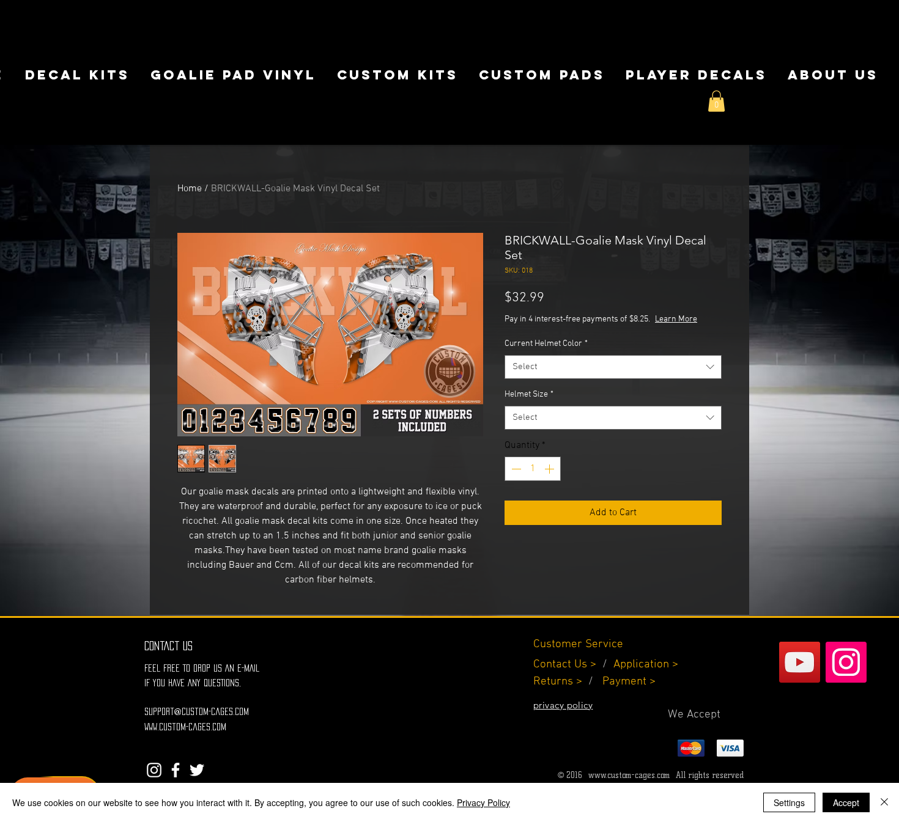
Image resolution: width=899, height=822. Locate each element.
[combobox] (613, 367)
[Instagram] (846, 662)
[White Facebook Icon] (175, 770)
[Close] (884, 802)
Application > (645, 665)
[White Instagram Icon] (154, 770)
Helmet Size (529, 394)
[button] (716, 101)
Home (189, 189)
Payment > (629, 682)
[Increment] (550, 468)
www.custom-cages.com (629, 775)
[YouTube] (799, 662)
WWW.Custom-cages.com (185, 726)
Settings (789, 802)
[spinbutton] (532, 468)
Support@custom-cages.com (196, 711)
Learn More (676, 319)
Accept (846, 802)
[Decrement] (514, 468)
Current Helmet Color (546, 344)
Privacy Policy (483, 802)
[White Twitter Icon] (197, 770)
